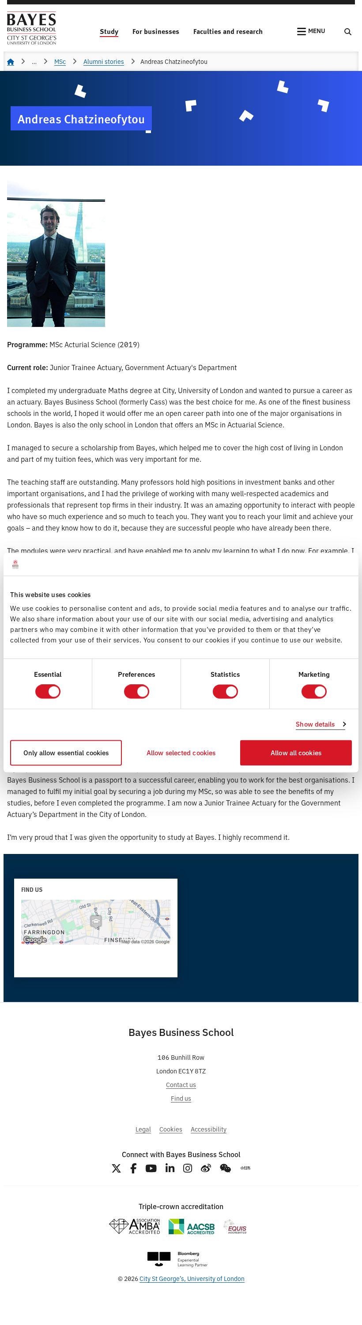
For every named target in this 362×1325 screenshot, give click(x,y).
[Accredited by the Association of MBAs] (134, 1226)
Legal (143, 1129)
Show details (315, 724)
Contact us (181, 1084)
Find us (181, 1098)
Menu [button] (316, 30)
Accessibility (208, 1129)
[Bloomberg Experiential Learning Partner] (177, 1259)
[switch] (136, 692)
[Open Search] (348, 31)
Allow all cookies (296, 752)
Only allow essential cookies (66, 752)
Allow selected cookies (181, 752)
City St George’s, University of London (192, 1278)
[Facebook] (133, 1168)
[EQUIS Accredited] (235, 1226)
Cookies (170, 1129)
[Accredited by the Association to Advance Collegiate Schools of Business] (192, 1226)
